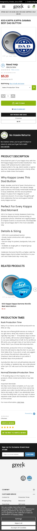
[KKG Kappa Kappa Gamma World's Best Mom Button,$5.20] (16, 286)
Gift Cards (21, 504)
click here (20, 402)
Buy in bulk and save (17, 84)
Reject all (18, 523)
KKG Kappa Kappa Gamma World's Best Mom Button (16, 305)
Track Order (5, 504)
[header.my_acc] (29, 7)
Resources (21, 501)
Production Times (23, 497)
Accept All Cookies (18, 528)
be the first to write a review (14, 433)
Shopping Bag (6, 501)
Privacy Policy (18, 514)
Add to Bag (20, 103)
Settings (18, 519)
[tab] (8, 423)
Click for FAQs (11, 67)
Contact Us (5, 497)
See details (5, 146)
